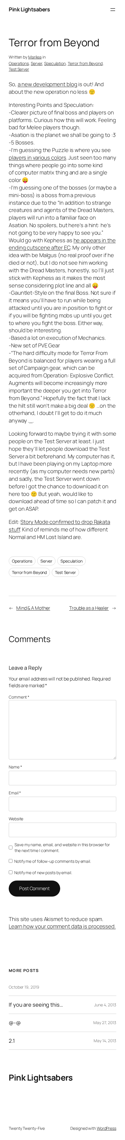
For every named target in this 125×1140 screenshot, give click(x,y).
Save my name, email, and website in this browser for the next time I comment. (62, 847)
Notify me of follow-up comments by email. (52, 861)
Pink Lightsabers (29, 9)
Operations (19, 63)
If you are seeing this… (36, 1005)
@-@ (15, 1023)
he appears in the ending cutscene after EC (62, 244)
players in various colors (37, 157)
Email (15, 793)
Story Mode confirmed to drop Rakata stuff (59, 525)
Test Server (19, 69)
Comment (19, 697)
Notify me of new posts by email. (43, 872)
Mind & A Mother (33, 608)
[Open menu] (112, 9)
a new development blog (47, 84)
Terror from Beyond (85, 63)
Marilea (35, 57)
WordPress (106, 1128)
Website (16, 818)
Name (15, 767)
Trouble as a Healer (89, 608)
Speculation (55, 63)
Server (36, 63)
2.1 (12, 1041)
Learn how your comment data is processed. (62, 926)
